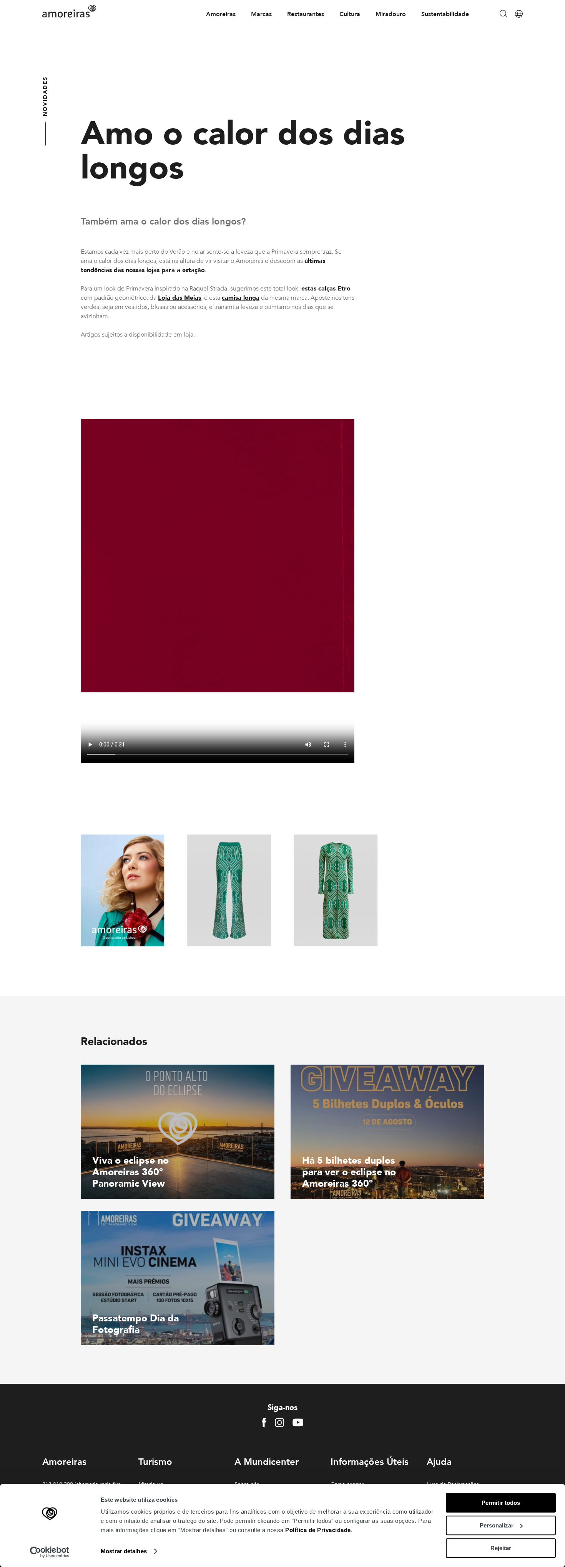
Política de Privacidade (318, 1530)
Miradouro (391, 14)
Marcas (261, 14)
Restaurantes (305, 14)
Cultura (349, 14)
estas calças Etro (326, 288)
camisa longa (240, 298)
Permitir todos (501, 1502)
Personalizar (496, 1525)
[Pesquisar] (503, 14)
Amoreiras (221, 14)
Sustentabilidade (445, 14)
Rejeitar (500, 1548)
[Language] (519, 14)
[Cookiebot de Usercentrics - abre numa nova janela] (49, 1552)
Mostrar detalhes (124, 1551)
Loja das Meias (179, 298)
